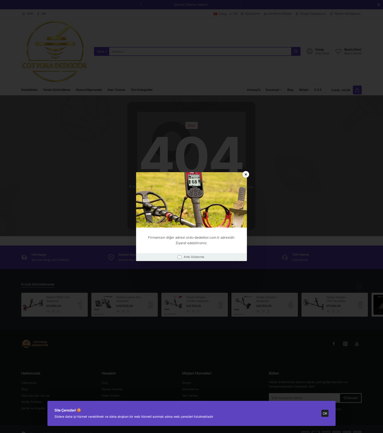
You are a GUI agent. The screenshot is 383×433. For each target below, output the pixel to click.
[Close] (245, 174)
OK (325, 413)
